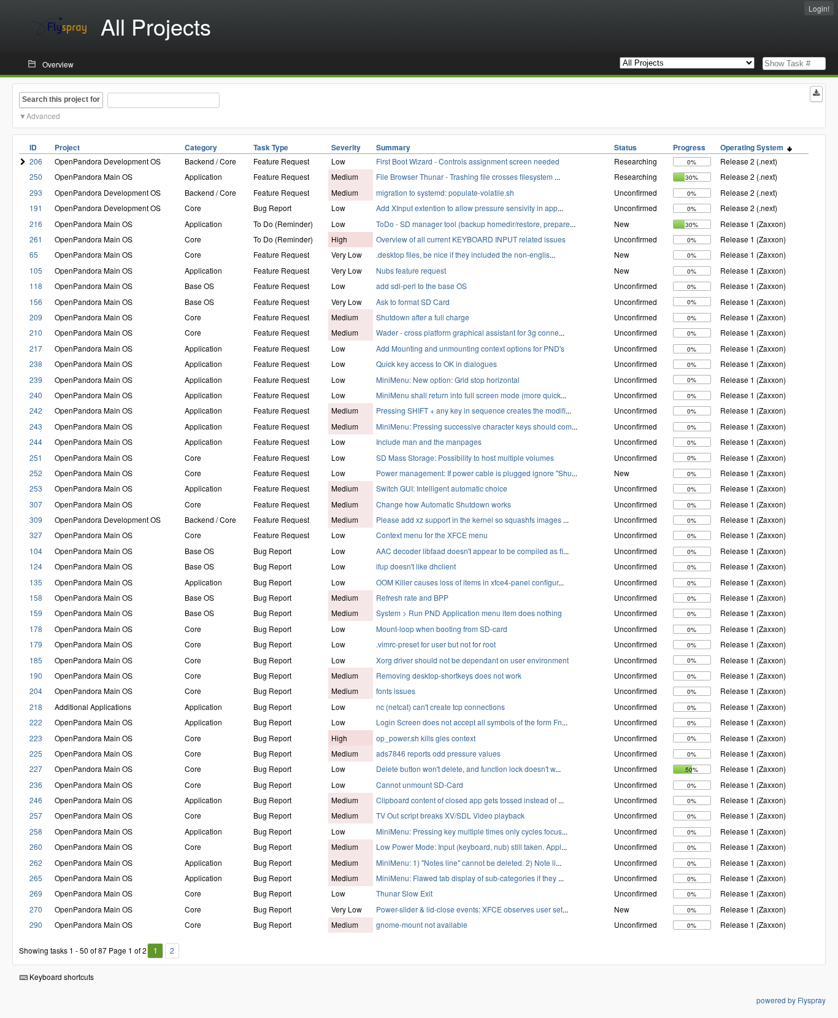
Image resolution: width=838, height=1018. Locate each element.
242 (35, 410)
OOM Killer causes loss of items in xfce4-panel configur (467, 582)
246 (35, 800)
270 (35, 909)
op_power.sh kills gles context (425, 738)
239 (35, 379)
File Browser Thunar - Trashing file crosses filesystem (465, 176)
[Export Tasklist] (816, 94)
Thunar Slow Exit (404, 893)
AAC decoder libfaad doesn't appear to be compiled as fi (469, 551)
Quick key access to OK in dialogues (436, 363)
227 (35, 768)
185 (35, 660)
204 (35, 690)
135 (35, 582)
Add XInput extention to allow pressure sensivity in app (467, 207)
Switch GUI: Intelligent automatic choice (441, 488)
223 (35, 738)
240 (35, 395)
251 (35, 457)
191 (35, 207)
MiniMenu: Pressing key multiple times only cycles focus (469, 831)
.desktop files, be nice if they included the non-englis (463, 254)
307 (35, 504)
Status (625, 147)
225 (35, 753)
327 (35, 535)
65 (33, 254)
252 (35, 473)
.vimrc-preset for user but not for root (436, 644)
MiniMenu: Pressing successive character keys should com (474, 426)
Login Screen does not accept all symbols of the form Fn (469, 722)
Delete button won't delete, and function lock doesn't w (465, 768)
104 (35, 551)
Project (67, 147)
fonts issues (395, 690)
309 (35, 519)
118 (35, 285)
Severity (346, 147)
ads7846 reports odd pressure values (438, 753)
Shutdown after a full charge (422, 317)
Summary (393, 147)
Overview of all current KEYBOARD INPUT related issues (471, 239)
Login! (819, 8)
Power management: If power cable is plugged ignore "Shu (474, 473)
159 (35, 612)
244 (35, 441)
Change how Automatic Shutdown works (443, 504)
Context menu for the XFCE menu (432, 535)
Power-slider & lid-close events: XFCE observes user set (469, 909)
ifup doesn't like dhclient (416, 566)
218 (35, 706)
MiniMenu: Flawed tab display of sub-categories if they (467, 878)
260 (35, 846)
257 (35, 815)
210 (35, 332)
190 (35, 675)
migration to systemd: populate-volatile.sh (445, 192)
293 (35, 192)
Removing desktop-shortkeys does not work (448, 675)
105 (35, 270)
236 (35, 784)
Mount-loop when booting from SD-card (441, 628)
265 (35, 878)
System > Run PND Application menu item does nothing (469, 612)
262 (35, 862)
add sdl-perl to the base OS (421, 285)
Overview (58, 64)
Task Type (270, 147)
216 (35, 223)
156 (35, 301)
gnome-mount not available (421, 924)
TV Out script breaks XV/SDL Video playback (450, 815)
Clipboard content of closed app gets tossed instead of (467, 800)
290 (35, 924)
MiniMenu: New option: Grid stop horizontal (448, 379)
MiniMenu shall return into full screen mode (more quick (468, 395)
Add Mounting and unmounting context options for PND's (470, 348)
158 (35, 597)
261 (35, 239)
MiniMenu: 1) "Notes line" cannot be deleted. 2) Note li (466, 862)
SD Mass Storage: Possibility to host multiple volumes (465, 457)
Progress (689, 147)
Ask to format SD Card (413, 301)
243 (35, 426)
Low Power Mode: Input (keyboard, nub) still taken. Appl (468, 846)
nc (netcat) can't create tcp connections (440, 706)
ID (33, 147)
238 (35, 363)
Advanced (43, 115)
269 (35, 893)
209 (35, 317)
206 (35, 161)
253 (35, 488)
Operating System (753, 147)
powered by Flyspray (791, 1000)
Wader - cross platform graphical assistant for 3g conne (467, 332)
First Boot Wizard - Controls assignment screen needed (467, 161)
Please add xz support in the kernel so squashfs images (469, 519)
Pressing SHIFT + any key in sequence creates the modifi (471, 410)
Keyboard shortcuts (61, 976)
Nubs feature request (411, 270)
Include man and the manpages (429, 441)
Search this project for (61, 99)
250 (35, 176)
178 (35, 628)
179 (35, 644)
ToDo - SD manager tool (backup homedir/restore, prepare (473, 223)
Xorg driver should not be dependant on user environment (472, 660)
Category (201, 147)
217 (35, 348)
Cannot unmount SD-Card (419, 784)
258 (35, 831)
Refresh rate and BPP (412, 597)
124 (35, 566)
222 (35, 722)
